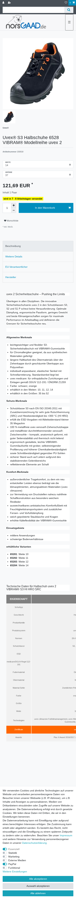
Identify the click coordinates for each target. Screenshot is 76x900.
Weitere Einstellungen (15, 871)
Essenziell (13, 849)
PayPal (12, 864)
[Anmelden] (3, 3)
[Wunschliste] (65, 3)
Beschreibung (13, 246)
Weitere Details (13, 256)
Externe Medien (17, 860)
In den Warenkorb (45, 207)
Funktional (14, 867)
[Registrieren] (10, 3)
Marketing (13, 856)
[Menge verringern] (13, 210)
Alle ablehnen (38, 893)
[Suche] (68, 10)
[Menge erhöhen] (13, 205)
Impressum (66, 835)
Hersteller (10, 277)
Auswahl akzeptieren (38, 886)
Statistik (12, 852)
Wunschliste (12, 220)
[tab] (38, 246)
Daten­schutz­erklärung (34, 842)
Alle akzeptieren (38, 878)
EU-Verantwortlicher (16, 266)
